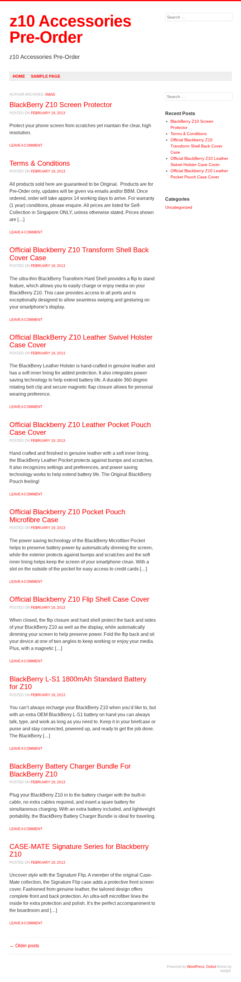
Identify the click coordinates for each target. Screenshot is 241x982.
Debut (211, 967)
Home (19, 76)
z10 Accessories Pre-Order (70, 29)
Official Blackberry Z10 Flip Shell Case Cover (79, 599)
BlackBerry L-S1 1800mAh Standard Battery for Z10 (77, 683)
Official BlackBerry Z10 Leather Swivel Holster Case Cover (81, 341)
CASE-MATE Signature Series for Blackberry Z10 (79, 850)
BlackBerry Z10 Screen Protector (60, 105)
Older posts (24, 945)
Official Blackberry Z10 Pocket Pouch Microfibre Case (67, 515)
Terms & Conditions (39, 163)
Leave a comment (25, 145)
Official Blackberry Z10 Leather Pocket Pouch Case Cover (80, 428)
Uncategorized (178, 207)
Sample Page (45, 76)
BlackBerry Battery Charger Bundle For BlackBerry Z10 (70, 770)
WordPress (196, 967)
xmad (50, 94)
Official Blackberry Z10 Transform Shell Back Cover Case (79, 253)
